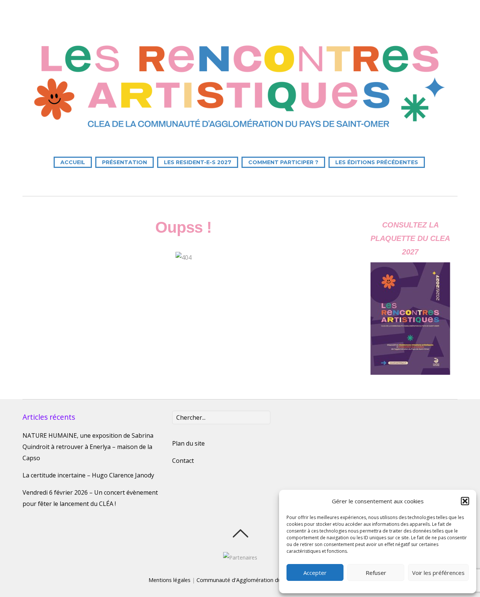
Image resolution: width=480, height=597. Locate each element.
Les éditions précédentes (376, 162)
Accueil (72, 162)
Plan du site (188, 443)
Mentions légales (169, 580)
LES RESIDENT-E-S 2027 (197, 162)
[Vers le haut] (240, 533)
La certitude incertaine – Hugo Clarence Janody (88, 475)
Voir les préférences (438, 572)
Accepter (315, 572)
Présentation (124, 162)
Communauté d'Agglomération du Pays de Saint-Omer (264, 580)
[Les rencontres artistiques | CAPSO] (240, 132)
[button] (465, 501)
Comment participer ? (283, 162)
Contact (183, 460)
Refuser (376, 572)
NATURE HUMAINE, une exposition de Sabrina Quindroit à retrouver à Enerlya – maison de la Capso (87, 446)
